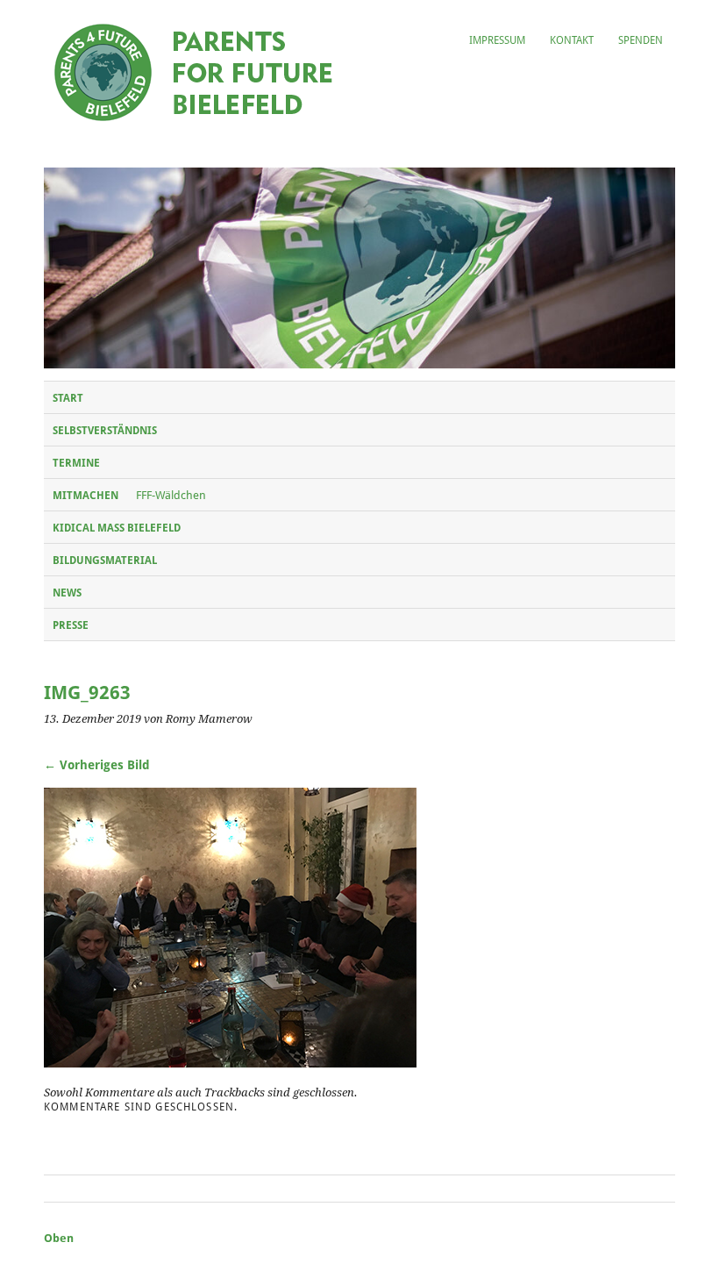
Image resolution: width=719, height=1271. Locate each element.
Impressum (497, 40)
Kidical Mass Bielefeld (117, 528)
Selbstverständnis (105, 431)
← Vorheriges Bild (97, 765)
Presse (71, 625)
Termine (76, 463)
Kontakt (572, 40)
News (67, 593)
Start (68, 398)
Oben (59, 1238)
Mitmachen (85, 495)
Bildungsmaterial (105, 560)
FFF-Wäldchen (171, 495)
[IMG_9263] (230, 1062)
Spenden (640, 40)
